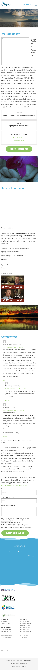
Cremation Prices (24, 629)
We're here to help (6, 629)
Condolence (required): (8, 505)
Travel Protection (24, 641)
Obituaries (4, 621)
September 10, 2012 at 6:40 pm (14, 347)
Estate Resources (5, 647)
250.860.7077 (28, 5)
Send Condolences (19, 149)
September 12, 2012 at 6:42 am (15, 388)
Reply (5, 380)
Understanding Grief (6, 637)
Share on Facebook (19, 137)
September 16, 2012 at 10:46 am (14, 410)
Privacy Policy (23, 663)
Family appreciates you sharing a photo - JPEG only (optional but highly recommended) (16, 519)
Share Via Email (19, 140)
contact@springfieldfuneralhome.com (14, 485)
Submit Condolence (15, 533)
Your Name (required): (7, 489)
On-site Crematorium (25, 623)
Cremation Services (25, 627)
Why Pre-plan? (24, 637)
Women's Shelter (5, 623)
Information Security (6, 651)
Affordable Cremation (25, 625)
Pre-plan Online (24, 639)
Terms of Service (15, 663)
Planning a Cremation (25, 631)
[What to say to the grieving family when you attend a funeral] (19, 295)
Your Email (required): (7, 497)
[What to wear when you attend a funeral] (19, 282)
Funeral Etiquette (5, 649)
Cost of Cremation (24, 621)
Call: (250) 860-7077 (6, 631)
